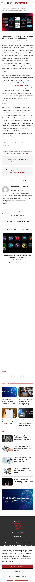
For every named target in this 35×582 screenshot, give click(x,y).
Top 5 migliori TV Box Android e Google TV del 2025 (22, 470)
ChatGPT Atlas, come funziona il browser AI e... (17, 499)
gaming (14, 142)
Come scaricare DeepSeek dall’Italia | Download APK (9, 422)
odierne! (17, 162)
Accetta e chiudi (17, 566)
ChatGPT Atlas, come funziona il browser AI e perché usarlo (9, 402)
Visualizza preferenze (17, 576)
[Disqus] (17, 290)
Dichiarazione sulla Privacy (21, 580)
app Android (22, 96)
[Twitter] (17, 377)
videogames (6, 145)
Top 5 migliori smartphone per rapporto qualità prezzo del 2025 (23, 459)
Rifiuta (17, 571)
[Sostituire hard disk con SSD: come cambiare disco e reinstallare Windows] (25, 392)
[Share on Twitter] (21, 180)
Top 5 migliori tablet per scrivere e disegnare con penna (22, 448)
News (7, 8)
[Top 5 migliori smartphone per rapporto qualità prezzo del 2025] (7, 460)
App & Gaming (13, 8)
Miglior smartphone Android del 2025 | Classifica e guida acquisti (23, 437)
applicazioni (6, 142)
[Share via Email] (25, 180)
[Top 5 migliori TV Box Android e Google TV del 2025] (7, 471)
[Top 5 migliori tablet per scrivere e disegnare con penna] (7, 449)
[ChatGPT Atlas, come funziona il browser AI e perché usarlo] (9, 392)
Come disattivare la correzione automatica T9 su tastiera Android (25, 422)
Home (3, 8)
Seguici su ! (17, 172)
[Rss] (22, 377)
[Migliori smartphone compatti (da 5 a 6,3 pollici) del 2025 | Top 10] (7, 482)
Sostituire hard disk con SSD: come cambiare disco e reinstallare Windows (25, 402)
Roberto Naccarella (11, 41)
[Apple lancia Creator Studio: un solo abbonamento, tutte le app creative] (17, 243)
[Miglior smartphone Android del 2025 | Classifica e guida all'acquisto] (7, 438)
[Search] (33, 2)
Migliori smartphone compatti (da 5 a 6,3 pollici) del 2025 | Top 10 (23, 481)
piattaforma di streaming (18, 85)
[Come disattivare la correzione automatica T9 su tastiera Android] (25, 413)
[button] (4, 249)
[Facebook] (13, 377)
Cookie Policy (10, 580)
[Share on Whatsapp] (23, 180)
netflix (21, 142)
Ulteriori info (25, 153)
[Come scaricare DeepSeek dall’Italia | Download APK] (9, 413)
